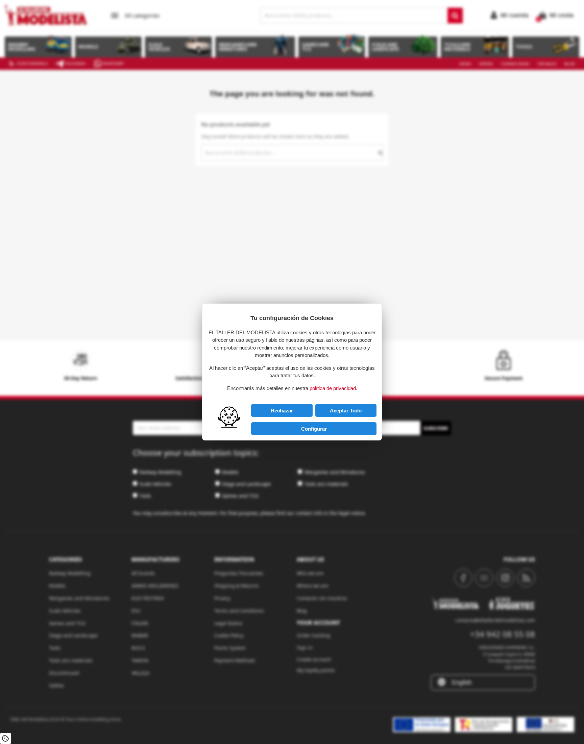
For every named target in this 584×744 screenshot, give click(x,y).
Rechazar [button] (282, 410)
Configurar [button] (314, 429)
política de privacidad (333, 388)
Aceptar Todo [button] (346, 410)
